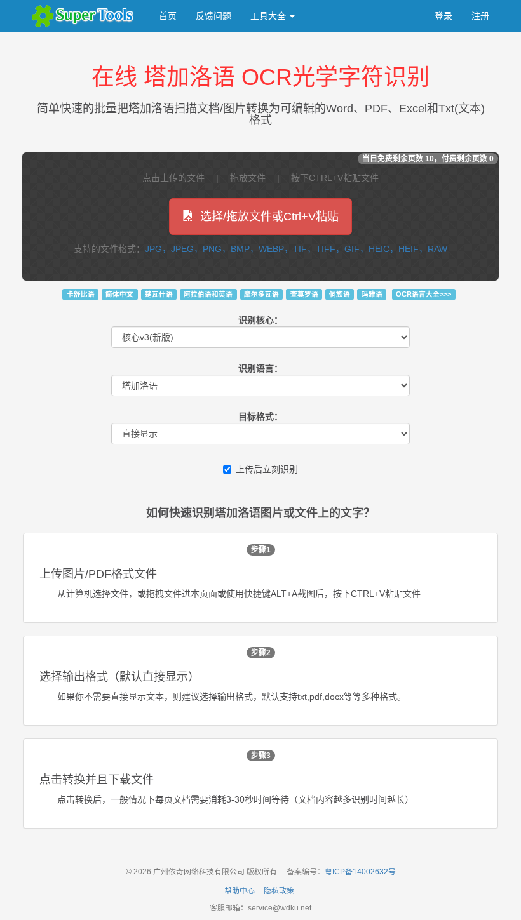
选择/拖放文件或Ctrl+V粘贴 (269, 216)
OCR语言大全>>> (423, 294)
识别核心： (260, 320)
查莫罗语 (304, 294)
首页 (168, 16)
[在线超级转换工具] (85, 16)
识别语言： (260, 368)
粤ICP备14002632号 (360, 871)
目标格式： (260, 416)
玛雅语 (372, 294)
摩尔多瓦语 (261, 294)
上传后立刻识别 (267, 469)
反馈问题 (213, 16)
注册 (480, 16)
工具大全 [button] (269, 16)
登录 (443, 16)
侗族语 (339, 294)
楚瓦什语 (159, 294)
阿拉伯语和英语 (208, 294)
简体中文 (119, 294)
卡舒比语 (81, 294)
